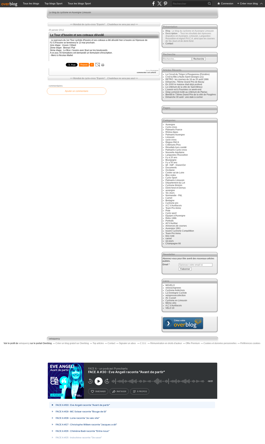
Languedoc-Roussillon (176, 155)
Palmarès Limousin (174, 180)
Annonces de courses (176, 226)
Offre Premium (193, 343)
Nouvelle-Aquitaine (174, 152)
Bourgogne (170, 160)
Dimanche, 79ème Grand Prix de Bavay (184, 82)
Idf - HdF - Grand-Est (175, 165)
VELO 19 (169, 308)
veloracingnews (173, 288)
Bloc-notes (170, 175)
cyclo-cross (170, 139)
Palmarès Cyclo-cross (176, 150)
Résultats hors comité (176, 147)
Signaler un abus (127, 343)
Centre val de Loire (174, 172)
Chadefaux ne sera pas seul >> (122, 24)
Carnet (168, 198)
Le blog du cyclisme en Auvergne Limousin (70, 12)
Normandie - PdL (173, 195)
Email (165, 264)
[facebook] (153, 3)
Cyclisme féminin (173, 185)
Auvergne (154, 70)
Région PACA (172, 142)
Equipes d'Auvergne (175, 215)
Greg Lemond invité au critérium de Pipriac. (186, 92)
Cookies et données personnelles (220, 343)
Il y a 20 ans (171, 157)
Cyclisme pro (171, 203)
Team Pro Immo (173, 233)
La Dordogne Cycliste (176, 293)
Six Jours (170, 193)
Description (171, 33)
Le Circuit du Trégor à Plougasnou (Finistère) (187, 74)
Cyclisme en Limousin (176, 300)
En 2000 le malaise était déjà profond (183, 84)
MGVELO (170, 285)
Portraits (169, 220)
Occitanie (170, 170)
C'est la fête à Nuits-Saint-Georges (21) (184, 77)
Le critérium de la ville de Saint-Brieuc (184, 87)
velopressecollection (175, 295)
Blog (167, 31)
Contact (169, 43)
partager (121, 391)
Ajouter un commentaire (76, 91)
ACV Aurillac (171, 223)
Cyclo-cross (171, 127)
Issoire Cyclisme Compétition (179, 231)
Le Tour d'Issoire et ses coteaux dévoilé (77, 35)
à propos (142, 391)
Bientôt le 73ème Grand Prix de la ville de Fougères (190, 94)
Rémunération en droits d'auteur (166, 343)
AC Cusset (170, 298)
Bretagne (170, 200)
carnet (168, 238)
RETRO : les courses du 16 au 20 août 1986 (187, 79)
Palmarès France (173, 129)
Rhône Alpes (171, 132)
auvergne (170, 190)
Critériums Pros (173, 145)
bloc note (170, 236)
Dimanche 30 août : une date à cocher (184, 97)
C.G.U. (143, 343)
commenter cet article (147, 72)
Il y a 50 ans (171, 162)
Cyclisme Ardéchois (175, 290)
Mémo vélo (170, 303)
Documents (171, 167)
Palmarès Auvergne (175, 134)
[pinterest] (165, 3)
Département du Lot (175, 183)
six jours (169, 241)
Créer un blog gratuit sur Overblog (72, 343)
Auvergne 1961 (173, 228)
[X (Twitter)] (159, 3)
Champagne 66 (173, 243)
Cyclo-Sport (171, 177)
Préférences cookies (250, 343)
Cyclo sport (170, 213)
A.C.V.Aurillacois (173, 205)
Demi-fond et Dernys (175, 188)
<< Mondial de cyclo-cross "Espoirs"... (88, 24)
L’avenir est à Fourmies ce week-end (183, 89)
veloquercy (54, 339)
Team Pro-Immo (173, 208)
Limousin (170, 137)
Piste (167, 210)
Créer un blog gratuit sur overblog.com (183, 323)
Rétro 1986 (170, 218)
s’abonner (100, 391)
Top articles (98, 343)
